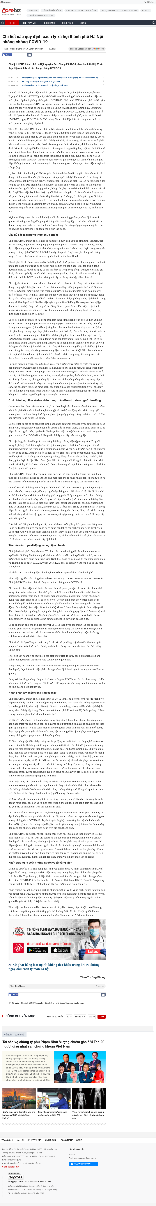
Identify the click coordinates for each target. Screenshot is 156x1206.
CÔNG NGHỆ (67, 23)
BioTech (145, 10)
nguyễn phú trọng (76, 1003)
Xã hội (52, 49)
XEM (101, 1016)
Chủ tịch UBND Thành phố (32, 1003)
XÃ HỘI (12, 23)
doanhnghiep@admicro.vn (85, 1158)
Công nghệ (67, 1140)
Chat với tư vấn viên (82, 1164)
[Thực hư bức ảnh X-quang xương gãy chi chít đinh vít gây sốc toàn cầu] (89, 1098)
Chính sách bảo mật (10, 1167)
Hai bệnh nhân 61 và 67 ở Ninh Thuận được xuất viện (44, 85)
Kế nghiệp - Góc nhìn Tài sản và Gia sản (119, 10)
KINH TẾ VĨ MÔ (29, 23)
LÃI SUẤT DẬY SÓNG (52, 10)
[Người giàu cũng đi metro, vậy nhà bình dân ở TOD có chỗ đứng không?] (19, 1098)
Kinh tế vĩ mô (34, 1140)
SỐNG (83, 23)
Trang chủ (7, 1140)
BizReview (32, 10)
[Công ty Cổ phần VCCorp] (15, 1176)
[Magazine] (5, 2)
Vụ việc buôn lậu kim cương (40, 15)
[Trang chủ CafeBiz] (2, 23)
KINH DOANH (49, 23)
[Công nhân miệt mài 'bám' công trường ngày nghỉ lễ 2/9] (54, 1098)
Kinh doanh (51, 1140)
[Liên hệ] (29, 55)
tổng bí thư (50, 1003)
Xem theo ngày (55, 1016)
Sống (79, 1140)
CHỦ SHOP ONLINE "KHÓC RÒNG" (81, 10)
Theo (57, 986)
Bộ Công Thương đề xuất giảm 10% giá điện (41, 81)
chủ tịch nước (62, 1003)
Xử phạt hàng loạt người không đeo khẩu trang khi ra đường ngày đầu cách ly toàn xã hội (60, 78)
